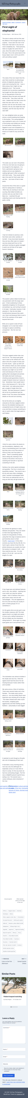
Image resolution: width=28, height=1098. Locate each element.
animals (19, 910)
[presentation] (14, 985)
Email (5, 1056)
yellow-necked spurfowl (9, 951)
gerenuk (11, 929)
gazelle (5, 929)
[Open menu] (24, 3)
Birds (13, 22)
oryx (19, 932)
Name (5, 1049)
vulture (20, 945)
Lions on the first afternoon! (7, 961)
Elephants (18, 22)
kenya (14, 932)
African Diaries (6, 22)
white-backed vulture (8, 948)
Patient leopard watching (13, 996)
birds (11, 913)
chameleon (21, 917)
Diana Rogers (7, 34)
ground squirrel (7, 932)
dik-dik (5, 923)
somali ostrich (13, 942)
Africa (5, 910)
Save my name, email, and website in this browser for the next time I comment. (14, 1069)
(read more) (11, 541)
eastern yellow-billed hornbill (16, 923)
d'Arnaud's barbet (18, 920)
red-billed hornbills (7, 939)
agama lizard (11, 910)
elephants (5, 926)
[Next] (24, 991)
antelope (5, 913)
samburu (16, 939)
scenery (5, 942)
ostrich (5, 935)
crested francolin (7, 920)
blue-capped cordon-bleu (9, 917)
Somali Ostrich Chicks (22, 961)
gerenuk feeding (19, 929)
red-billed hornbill (13, 935)
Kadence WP (20, 1094)
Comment (6, 1027)
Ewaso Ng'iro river (15, 926)
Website (5, 1064)
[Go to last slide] (4, 991)
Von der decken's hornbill (9, 945)
